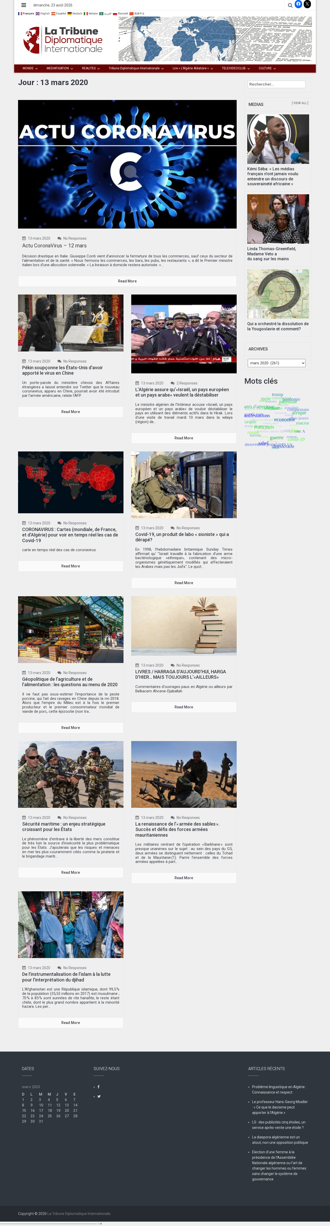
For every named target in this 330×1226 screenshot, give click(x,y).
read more (127, 281)
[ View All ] (300, 103)
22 (24, 1116)
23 (32, 1116)
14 (75, 1105)
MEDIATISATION (58, 68)
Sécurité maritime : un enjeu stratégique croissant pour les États (63, 826)
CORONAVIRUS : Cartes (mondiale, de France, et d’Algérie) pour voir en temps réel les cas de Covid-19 (70, 535)
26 (58, 1116)
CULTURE (265, 68)
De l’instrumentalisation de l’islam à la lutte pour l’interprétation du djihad (66, 977)
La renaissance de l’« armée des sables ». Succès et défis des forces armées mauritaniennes (177, 829)
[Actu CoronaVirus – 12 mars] (127, 164)
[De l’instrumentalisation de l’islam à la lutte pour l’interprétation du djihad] (70, 924)
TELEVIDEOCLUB (234, 68)
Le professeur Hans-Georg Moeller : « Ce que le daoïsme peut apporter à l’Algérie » (280, 1107)
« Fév (26, 1132)
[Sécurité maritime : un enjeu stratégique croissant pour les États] (70, 774)
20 (67, 1111)
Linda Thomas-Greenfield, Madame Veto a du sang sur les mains (271, 253)
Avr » (36, 1132)
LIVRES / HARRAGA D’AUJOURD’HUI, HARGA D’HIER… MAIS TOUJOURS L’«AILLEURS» (180, 674)
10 (41, 1105)
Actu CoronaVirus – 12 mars (54, 245)
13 (67, 1105)
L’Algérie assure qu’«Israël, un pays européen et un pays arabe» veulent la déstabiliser (182, 392)
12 (58, 1105)
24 (41, 1116)
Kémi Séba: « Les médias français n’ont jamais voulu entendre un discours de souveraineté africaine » (272, 176)
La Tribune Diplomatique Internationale (78, 1214)
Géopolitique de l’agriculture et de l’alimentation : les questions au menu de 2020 (70, 681)
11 (50, 1105)
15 (24, 1111)
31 (41, 1121)
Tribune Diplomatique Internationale (134, 68)
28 (75, 1116)
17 (41, 1111)
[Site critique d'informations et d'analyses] (215, 39)
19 (58, 1111)
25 (50, 1116)
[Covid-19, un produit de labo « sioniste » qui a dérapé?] (184, 484)
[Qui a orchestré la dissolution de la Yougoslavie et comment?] (278, 294)
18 (50, 1111)
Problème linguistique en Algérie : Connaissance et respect (279, 1089)
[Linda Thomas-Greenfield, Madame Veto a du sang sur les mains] (278, 219)
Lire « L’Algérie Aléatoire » (191, 68)
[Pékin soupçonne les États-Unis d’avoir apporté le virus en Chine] (70, 323)
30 (32, 1121)
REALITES (89, 68)
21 (75, 1111)
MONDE (28, 68)
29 (24, 1121)
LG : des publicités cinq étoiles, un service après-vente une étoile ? (279, 1125)
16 (32, 1111)
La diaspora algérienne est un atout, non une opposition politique (280, 1140)
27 (67, 1116)
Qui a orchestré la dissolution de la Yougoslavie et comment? (278, 326)
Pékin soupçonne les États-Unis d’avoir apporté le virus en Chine (62, 370)
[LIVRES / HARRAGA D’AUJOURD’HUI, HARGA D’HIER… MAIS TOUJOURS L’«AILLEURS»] (184, 625)
